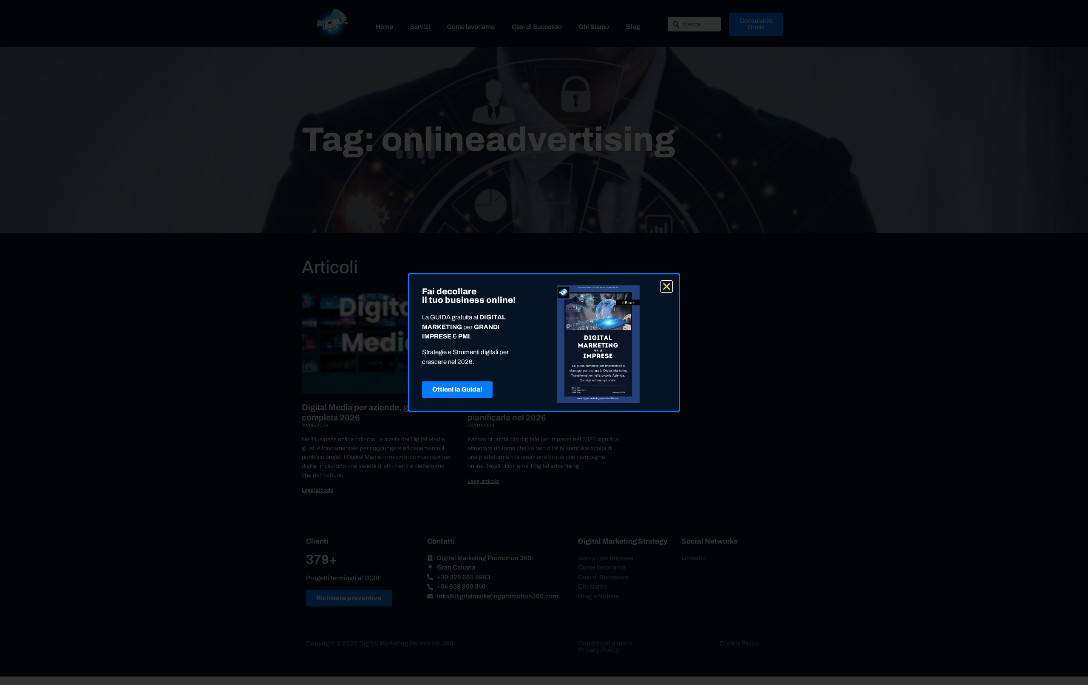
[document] (544, 342)
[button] (667, 286)
